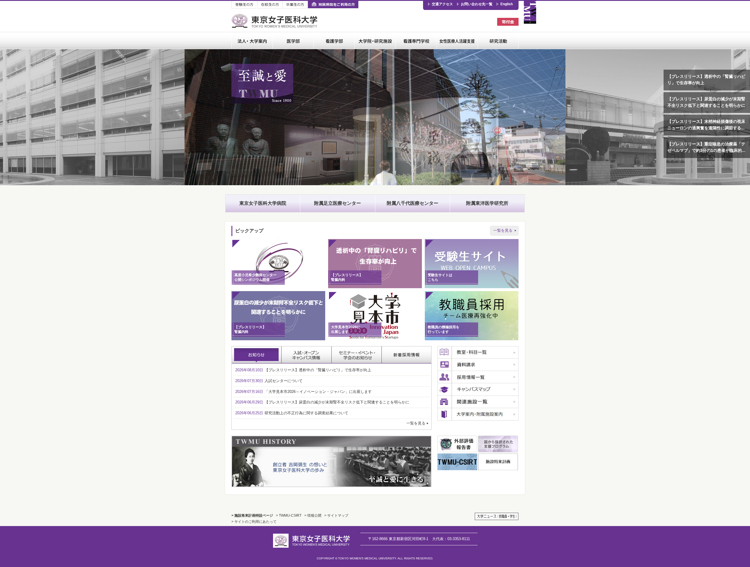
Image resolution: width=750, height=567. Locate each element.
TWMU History (331, 461)
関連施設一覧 (478, 402)
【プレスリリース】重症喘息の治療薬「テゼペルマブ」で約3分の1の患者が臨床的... (706, 147)
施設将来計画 (498, 461)
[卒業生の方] (295, 5)
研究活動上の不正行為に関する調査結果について (291, 413)
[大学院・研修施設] (375, 40)
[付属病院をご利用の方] (333, 5)
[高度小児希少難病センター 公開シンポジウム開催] (278, 287)
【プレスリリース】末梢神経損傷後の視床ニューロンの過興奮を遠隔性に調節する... (706, 124)
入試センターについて (269, 381)
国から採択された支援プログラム (498, 444)
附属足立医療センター (337, 203)
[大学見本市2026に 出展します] (375, 339)
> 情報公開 (312, 515)
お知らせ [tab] (257, 354)
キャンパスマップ (478, 389)
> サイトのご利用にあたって (254, 521)
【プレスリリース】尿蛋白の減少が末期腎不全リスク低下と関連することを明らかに (706, 102)
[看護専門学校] (416, 40)
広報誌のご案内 (478, 414)
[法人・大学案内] (251, 40)
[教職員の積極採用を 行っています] (472, 339)
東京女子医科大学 (275, 21)
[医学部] (292, 40)
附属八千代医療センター (412, 203)
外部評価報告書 (457, 444)
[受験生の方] (244, 5)
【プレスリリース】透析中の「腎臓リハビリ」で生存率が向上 (706, 79)
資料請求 (478, 365)
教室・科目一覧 (478, 352)
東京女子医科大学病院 (262, 203)
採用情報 (478, 377)
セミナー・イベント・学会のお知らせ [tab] (357, 354)
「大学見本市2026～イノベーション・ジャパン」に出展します (303, 391)
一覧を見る (502, 230)
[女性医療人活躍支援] (457, 40)
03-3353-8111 (451, 539)
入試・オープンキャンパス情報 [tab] (307, 354)
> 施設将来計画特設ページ (252, 515)
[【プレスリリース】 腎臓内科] (375, 287)
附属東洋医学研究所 (487, 203)
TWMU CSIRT (457, 461)
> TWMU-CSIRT (288, 515)
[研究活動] (498, 40)
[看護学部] (333, 40)
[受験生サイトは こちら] (472, 287)
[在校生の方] (269, 5)
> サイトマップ (336, 515)
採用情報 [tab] (406, 354)
